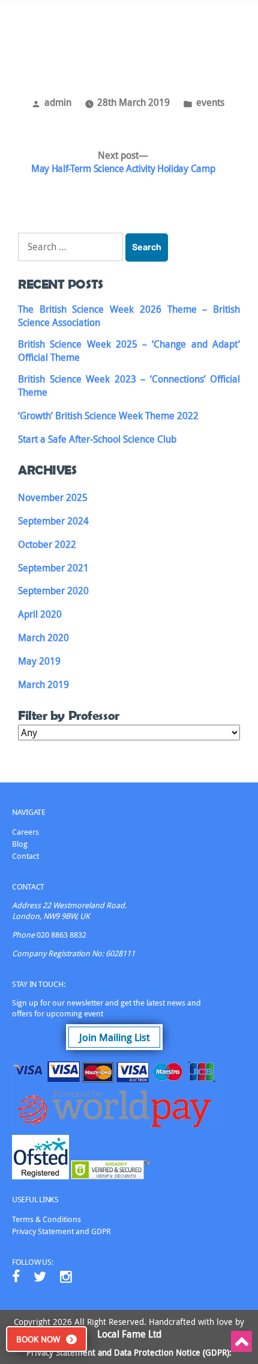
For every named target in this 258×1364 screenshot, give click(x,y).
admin (57, 102)
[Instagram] (66, 1276)
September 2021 (53, 567)
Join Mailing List (114, 1037)
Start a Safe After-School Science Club (97, 439)
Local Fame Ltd (129, 1334)
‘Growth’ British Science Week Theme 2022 (108, 415)
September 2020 (53, 590)
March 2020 (43, 637)
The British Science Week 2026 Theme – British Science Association (129, 316)
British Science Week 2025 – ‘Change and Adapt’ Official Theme (129, 350)
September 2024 (53, 520)
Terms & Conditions (46, 1219)
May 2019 (39, 661)
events (210, 102)
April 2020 (40, 614)
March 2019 (43, 684)
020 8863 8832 (61, 934)
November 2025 (53, 497)
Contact (25, 855)
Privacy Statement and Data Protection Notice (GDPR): (129, 1352)
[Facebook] (16, 1276)
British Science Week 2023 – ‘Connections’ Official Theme (129, 385)
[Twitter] (40, 1276)
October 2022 (47, 544)
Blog (20, 843)
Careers (25, 831)
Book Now (38, 1339)
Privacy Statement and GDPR (61, 1231)
